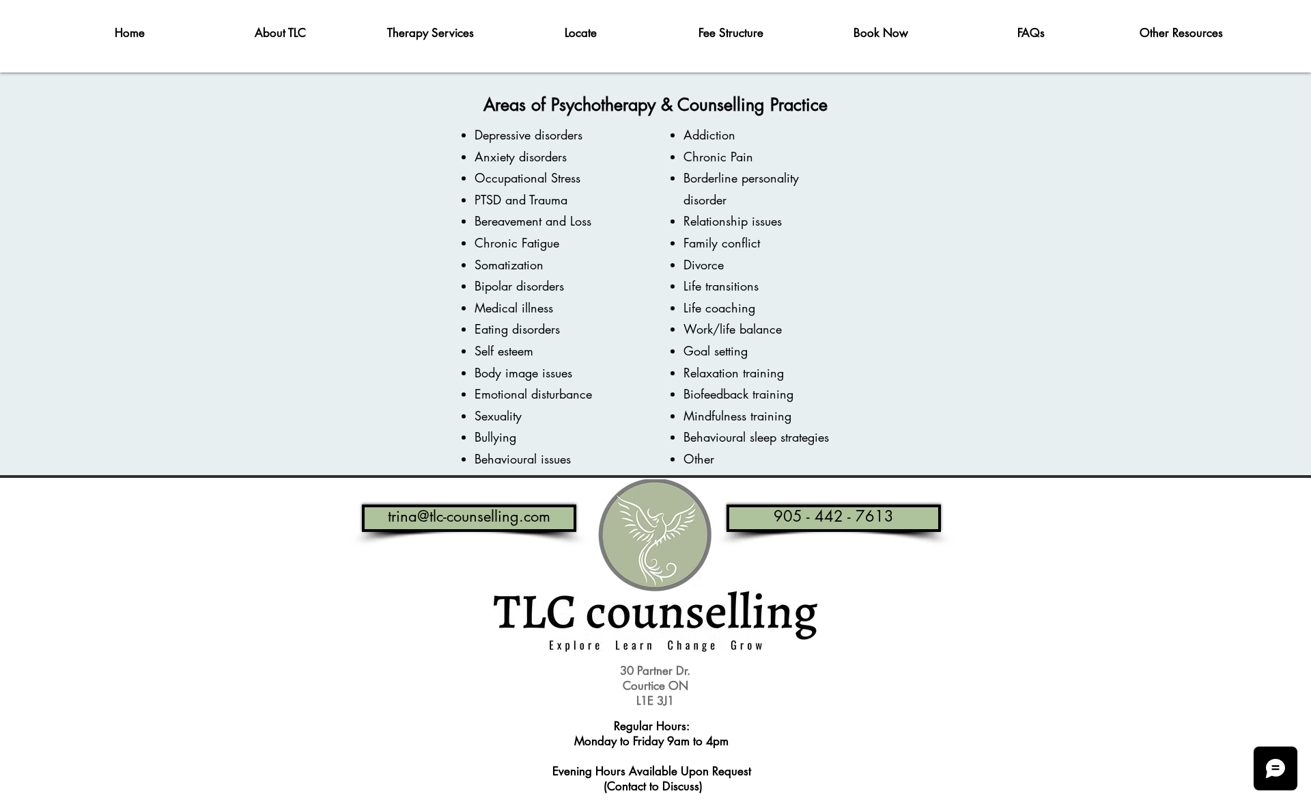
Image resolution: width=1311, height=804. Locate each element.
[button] (280, 33)
